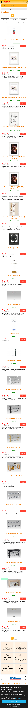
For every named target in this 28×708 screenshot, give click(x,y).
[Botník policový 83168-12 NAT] (14, 442)
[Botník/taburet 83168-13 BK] (14, 557)
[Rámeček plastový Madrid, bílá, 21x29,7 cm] (14, 125)
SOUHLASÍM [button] (14, 701)
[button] (14, 704)
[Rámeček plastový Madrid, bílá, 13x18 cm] (14, 95)
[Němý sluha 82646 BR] (14, 299)
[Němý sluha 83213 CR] (14, 273)
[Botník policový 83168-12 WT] (14, 384)
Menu (1, 2)
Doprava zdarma (7, 669)
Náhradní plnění (20, 658)
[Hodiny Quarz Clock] (14, 245)
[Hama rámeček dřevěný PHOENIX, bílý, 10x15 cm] (14, 155)
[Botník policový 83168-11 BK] (14, 528)
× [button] (26, 686)
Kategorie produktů (9, 5)
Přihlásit (19, 2)
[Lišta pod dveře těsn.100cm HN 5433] (14, 35)
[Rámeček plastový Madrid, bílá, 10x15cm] (14, 65)
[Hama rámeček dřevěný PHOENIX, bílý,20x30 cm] (14, 185)
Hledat (23, 2)
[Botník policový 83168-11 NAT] (14, 471)
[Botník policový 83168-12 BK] (14, 413)
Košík (26, 2)
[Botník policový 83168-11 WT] (14, 500)
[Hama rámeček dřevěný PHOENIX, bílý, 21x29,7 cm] (14, 215)
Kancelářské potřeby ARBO (7, 2)
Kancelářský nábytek (10, 9)
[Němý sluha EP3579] (14, 330)
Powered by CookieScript (14, 706)
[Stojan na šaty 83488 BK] (14, 356)
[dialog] (14, 696)
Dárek (21, 669)
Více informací (18, 698)
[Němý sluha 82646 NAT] (14, 616)
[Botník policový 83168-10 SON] (14, 587)
